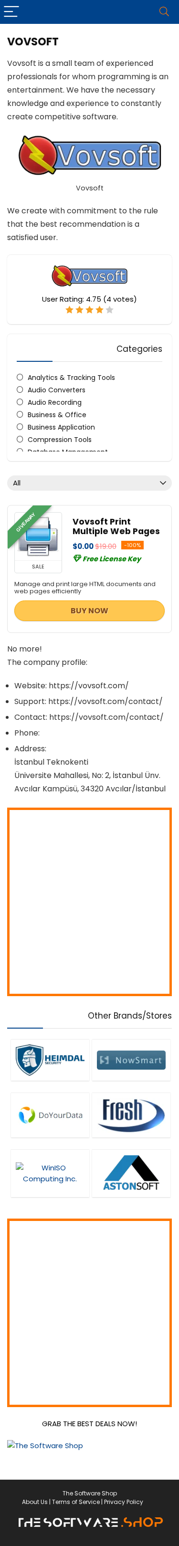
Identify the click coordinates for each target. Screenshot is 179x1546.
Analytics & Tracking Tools (71, 377)
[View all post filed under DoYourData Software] (50, 1115)
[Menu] (11, 12)
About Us (35, 1502)
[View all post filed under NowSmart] (131, 1060)
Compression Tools (60, 439)
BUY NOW (89, 610)
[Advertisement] (89, 901)
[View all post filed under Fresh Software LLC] (131, 1115)
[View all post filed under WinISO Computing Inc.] (50, 1173)
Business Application (61, 427)
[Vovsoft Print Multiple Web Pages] (38, 536)
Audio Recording (55, 402)
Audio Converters (56, 390)
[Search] (164, 12)
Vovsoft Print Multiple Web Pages (116, 526)
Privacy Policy (123, 1502)
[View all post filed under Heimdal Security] (50, 1060)
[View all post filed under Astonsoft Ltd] (131, 1173)
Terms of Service (76, 1502)
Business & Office (57, 415)
